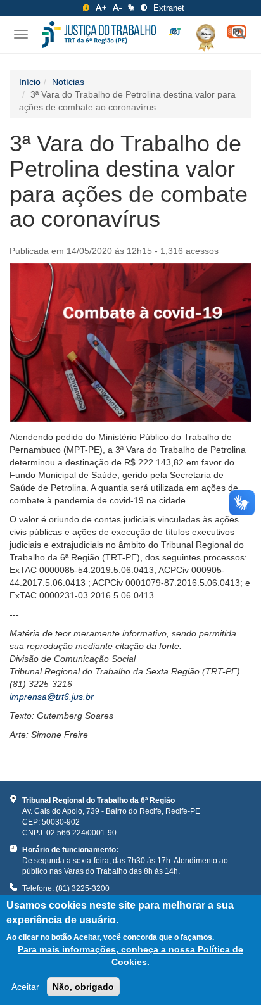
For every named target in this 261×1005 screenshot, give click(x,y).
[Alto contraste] (144, 7)
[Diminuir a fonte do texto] (117, 7)
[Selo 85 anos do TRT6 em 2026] (174, 32)
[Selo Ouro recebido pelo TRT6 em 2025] (201, 35)
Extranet (168, 8)
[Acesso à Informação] (86, 7)
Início (30, 82)
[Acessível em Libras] (131, 7)
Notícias (68, 82)
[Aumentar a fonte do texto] (101, 7)
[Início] (99, 34)
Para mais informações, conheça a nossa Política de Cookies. (130, 955)
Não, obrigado (83, 987)
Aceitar (25, 987)
